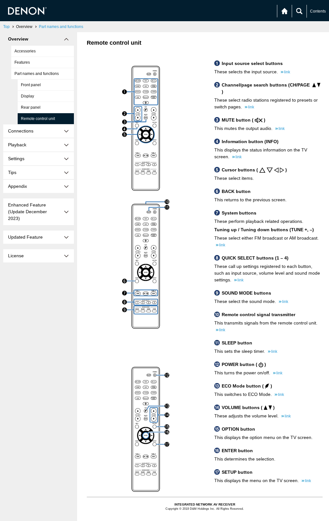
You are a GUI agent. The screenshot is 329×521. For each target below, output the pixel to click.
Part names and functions (61, 26)
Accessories (25, 51)
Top (6, 26)
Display (27, 96)
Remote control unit (38, 118)
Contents (318, 11)
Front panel (31, 85)
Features (22, 62)
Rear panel (30, 107)
